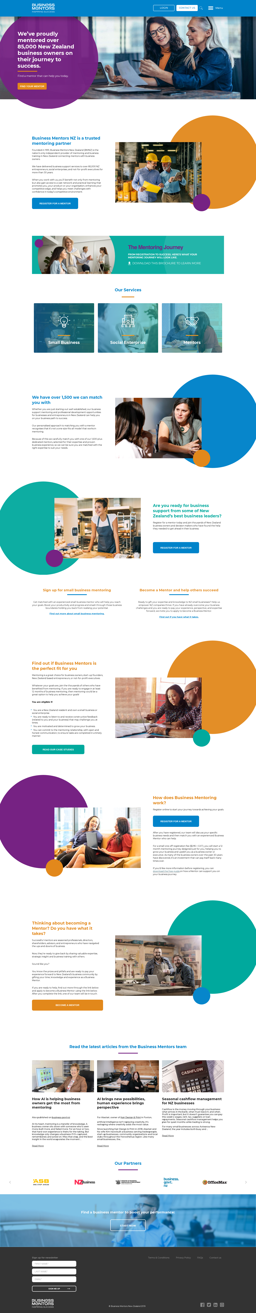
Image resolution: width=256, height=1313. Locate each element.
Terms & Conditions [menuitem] (158, 1257)
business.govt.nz (61, 1117)
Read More (38, 1146)
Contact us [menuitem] (215, 1257)
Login (164, 7)
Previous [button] (10, 1182)
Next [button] (246, 1182)
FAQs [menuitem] (200, 1257)
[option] (128, 63)
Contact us (187, 7)
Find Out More (64, 341)
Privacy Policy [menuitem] (183, 1257)
